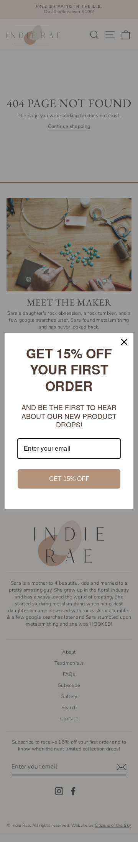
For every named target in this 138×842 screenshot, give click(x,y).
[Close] (124, 342)
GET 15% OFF (69, 479)
